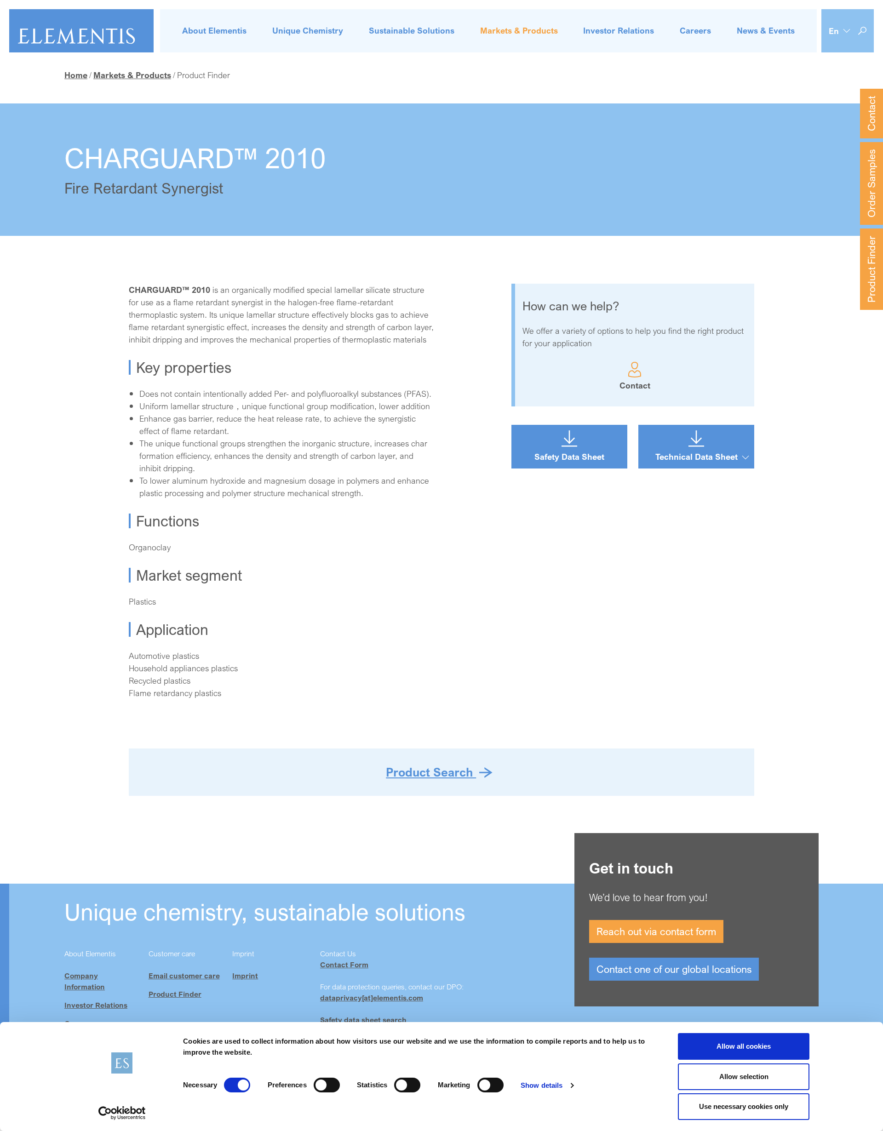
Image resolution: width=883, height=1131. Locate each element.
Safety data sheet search (363, 1019)
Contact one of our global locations (673, 969)
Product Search (431, 772)
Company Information (84, 981)
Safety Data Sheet (569, 456)
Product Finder (871, 269)
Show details (541, 1085)
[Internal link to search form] (862, 31)
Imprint (245, 975)
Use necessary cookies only (743, 1106)
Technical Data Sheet (696, 456)
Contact (871, 113)
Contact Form (344, 964)
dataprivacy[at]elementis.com (371, 997)
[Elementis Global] (81, 30)
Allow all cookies (744, 1046)
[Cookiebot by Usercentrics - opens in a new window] (122, 1113)
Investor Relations (95, 1005)
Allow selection (743, 1076)
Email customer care (184, 975)
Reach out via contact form (656, 931)
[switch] (327, 1085)
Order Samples (871, 183)
